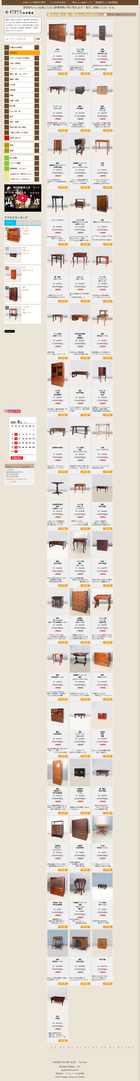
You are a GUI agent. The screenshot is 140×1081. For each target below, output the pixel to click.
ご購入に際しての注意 (19, 132)
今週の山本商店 (16, 47)
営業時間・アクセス (18, 169)
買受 (11, 145)
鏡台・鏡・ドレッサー (19, 74)
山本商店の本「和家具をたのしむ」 (22, 174)
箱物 (11, 95)
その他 (12, 85)
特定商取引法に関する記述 (64, 1062)
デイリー (10, 222)
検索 (38, 39)
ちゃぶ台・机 (15, 111)
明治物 (12, 90)
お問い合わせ (15, 138)
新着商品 (13, 53)
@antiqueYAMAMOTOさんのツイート (19, 338)
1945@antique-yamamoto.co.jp (16, 479)
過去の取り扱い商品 (18, 127)
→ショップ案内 (11, 481)
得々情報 (13, 158)
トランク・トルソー (18, 69)
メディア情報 (15, 163)
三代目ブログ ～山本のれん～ (21, 179)
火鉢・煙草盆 (15, 63)
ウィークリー (22, 222)
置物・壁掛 (14, 79)
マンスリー (35, 222)
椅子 (11, 117)
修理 (11, 150)
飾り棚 (12, 106)
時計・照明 (14, 122)
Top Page (83, 1062)
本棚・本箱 (14, 101)
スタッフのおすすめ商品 (19, 58)
